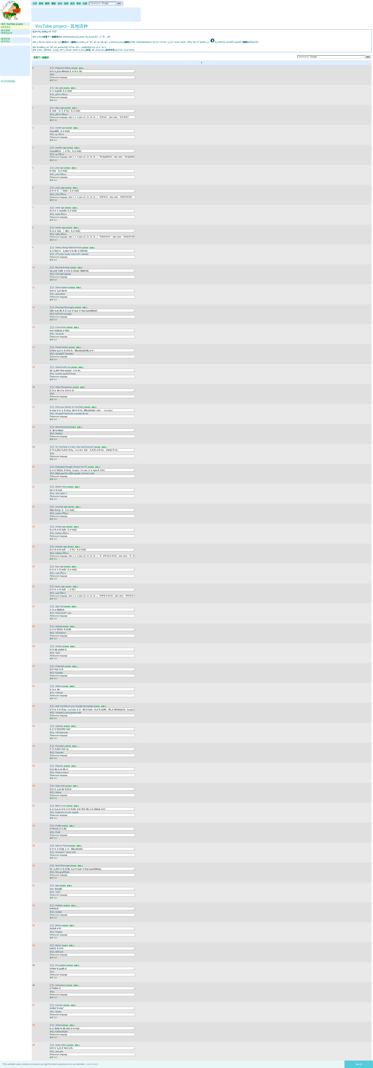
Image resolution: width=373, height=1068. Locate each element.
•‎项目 (12, 24)
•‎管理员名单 (6, 33)
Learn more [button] (92, 1064)
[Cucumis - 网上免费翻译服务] (11, 21)
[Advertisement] (86, 14)
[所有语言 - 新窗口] (77, 68)
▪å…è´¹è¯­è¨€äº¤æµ (8, 81)
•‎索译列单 (5, 39)
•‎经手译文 (5, 41)
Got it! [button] (359, 1064)
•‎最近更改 (5, 30)
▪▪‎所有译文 (6, 27)
